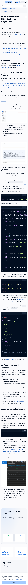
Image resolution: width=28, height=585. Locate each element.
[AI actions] (26, 17)
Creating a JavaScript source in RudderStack (14, 83)
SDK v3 (5, 11)
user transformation (19, 401)
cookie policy (8, 577)
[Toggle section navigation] (2, 2)
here (25, 184)
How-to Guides (12, 8)
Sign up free (8, 2)
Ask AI (17, 2)
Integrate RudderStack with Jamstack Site (12, 10)
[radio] (22, 2)
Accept (14, 582)
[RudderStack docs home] (14, 563)
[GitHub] (4, 566)
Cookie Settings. (18, 579)
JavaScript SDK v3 (19, 34)
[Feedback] (10, 566)
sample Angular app (10, 359)
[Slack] (7, 566)
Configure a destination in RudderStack (12, 52)
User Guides (4, 8)
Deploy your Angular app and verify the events (14, 55)
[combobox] (14, 5)
